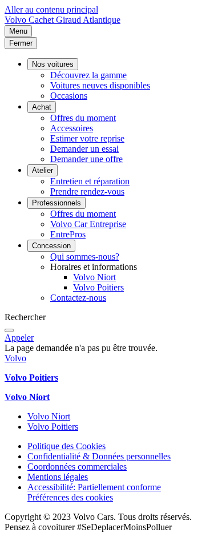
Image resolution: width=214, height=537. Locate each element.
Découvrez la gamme (88, 75)
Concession (51, 245)
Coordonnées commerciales (77, 466)
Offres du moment (83, 118)
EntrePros (68, 234)
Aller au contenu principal (51, 9)
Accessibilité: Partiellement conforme (94, 487)
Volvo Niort (94, 277)
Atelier (42, 170)
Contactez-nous (78, 297)
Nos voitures (53, 64)
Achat (41, 107)
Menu (18, 31)
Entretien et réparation (90, 181)
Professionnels (56, 203)
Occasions (68, 95)
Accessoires (71, 128)
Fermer (21, 43)
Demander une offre (86, 159)
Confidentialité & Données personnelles (99, 456)
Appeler (19, 337)
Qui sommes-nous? (84, 256)
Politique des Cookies (66, 446)
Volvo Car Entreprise (88, 224)
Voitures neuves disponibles (100, 85)
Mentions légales (57, 477)
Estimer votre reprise (87, 138)
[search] (9, 330)
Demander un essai (84, 149)
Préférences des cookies (70, 497)
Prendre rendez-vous (87, 191)
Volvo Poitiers (98, 287)
